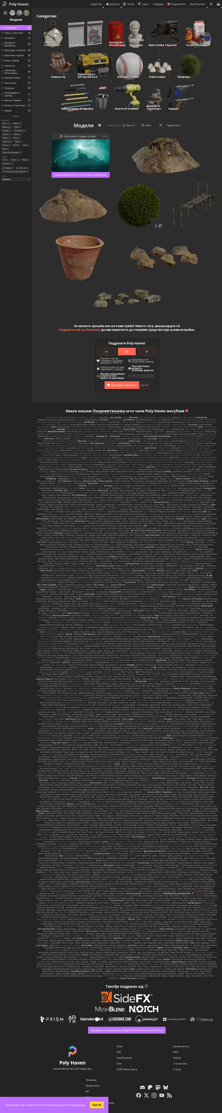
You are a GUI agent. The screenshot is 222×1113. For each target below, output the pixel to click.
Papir (18, 141)
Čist (5, 160)
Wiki (175, 1052)
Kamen (6, 134)
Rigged (9, 168)
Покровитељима (109, 410)
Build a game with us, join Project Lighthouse (80, 175)
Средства (96, 4)
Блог (119, 1063)
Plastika (6, 130)
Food (16, 145)
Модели (84, 125)
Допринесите (181, 1046)
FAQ (119, 1052)
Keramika (19, 130)
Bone (5, 148)
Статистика (180, 1063)
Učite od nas (138, 375)
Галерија (158, 4)
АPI (87, 1091)
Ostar (15, 160)
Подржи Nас (178, 4)
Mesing (6, 127)
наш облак (118, 378)
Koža (16, 138)
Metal (17, 123)
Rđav (25, 160)
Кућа (119, 1046)
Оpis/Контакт (198, 4)
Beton (17, 134)
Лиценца (90, 1080)
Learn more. (78, 1105)
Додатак (114, 4)
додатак (148, 370)
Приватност (92, 1085)
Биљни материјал (11, 152)
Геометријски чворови (16, 171)
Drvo (6, 123)
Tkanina (7, 141)
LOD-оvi (23, 168)
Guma (6, 145)
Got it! (97, 1105)
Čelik (17, 127)
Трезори (118, 369)
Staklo (6, 138)
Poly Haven (19, 4)
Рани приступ (138, 359)
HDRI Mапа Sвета (127, 1069)
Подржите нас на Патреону (79, 330)
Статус (177, 1069)
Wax (26, 145)
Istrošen (7, 163)
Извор (177, 1058)
